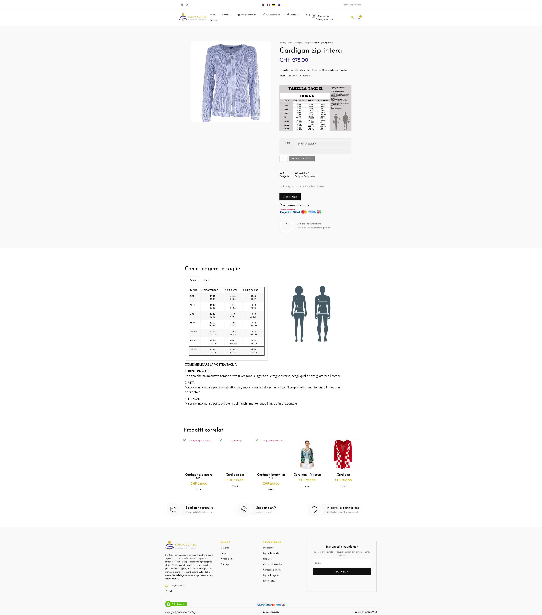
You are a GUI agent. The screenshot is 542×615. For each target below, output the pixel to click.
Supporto (323, 16)
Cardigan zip (309, 42)
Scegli (199, 490)
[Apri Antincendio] (279, 14)
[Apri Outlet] (297, 14)
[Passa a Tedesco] (273, 5)
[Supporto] (314, 16)
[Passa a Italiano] (263, 5)
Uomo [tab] (206, 280)
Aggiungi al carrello (302, 158)
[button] (352, 17)
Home (282, 42)
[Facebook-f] (166, 591)
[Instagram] (186, 5)
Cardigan (298, 42)
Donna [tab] (193, 280)
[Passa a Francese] (268, 5)
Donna (289, 42)
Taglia (287, 142)
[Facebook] (182, 5)
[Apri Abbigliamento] (255, 14)
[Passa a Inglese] (279, 5)
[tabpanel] (227, 322)
